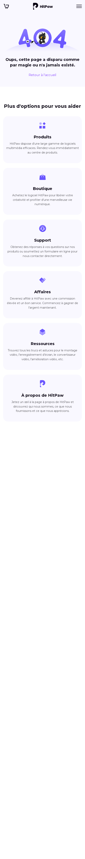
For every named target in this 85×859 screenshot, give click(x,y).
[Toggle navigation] (79, 6)
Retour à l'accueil (42, 75)
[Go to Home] (43, 6)
